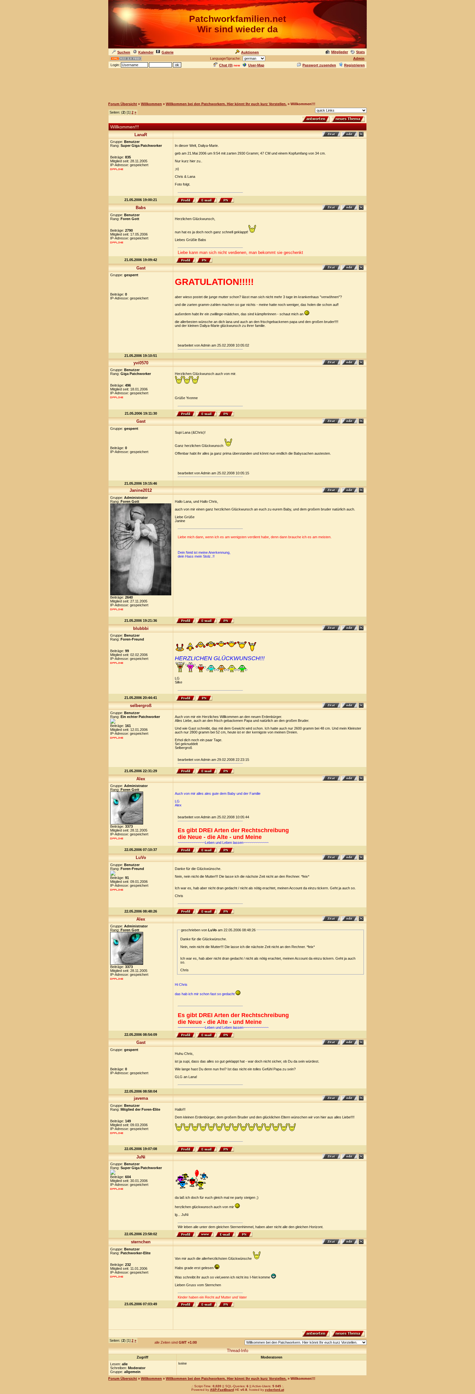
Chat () (226, 65)
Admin (358, 58)
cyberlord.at (274, 1389)
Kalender (145, 52)
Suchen (123, 52)
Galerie (168, 52)
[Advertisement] (237, 83)
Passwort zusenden (319, 65)
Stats (360, 52)
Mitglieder (339, 52)
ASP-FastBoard (222, 1389)
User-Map (256, 65)
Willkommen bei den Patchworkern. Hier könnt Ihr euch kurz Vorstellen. (226, 104)
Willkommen (151, 104)
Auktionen (250, 52)
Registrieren (354, 65)
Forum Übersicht (122, 104)
